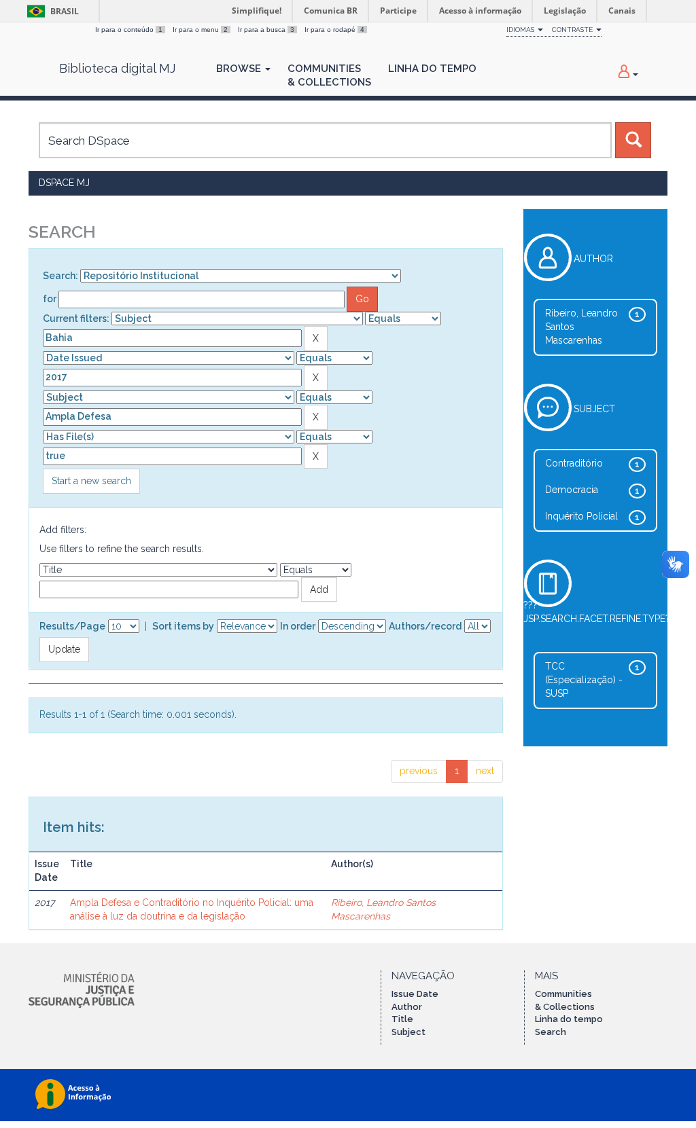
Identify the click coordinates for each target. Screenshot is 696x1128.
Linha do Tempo (432, 68)
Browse (240, 68)
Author (407, 1007)
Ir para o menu (200, 29)
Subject (408, 1032)
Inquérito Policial (581, 516)
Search (550, 1032)
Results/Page (72, 626)
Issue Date (415, 994)
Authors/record (425, 626)
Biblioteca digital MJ (117, 68)
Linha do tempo (569, 1019)
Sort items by (183, 626)
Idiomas (521, 29)
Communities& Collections (329, 75)
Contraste (573, 29)
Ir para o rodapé (334, 29)
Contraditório (574, 463)
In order (297, 626)
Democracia (571, 489)
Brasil (50, 11)
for (49, 298)
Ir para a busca (266, 29)
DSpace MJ (64, 182)
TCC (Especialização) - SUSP (584, 680)
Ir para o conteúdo (128, 29)
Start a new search (91, 480)
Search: (60, 275)
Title (402, 1019)
